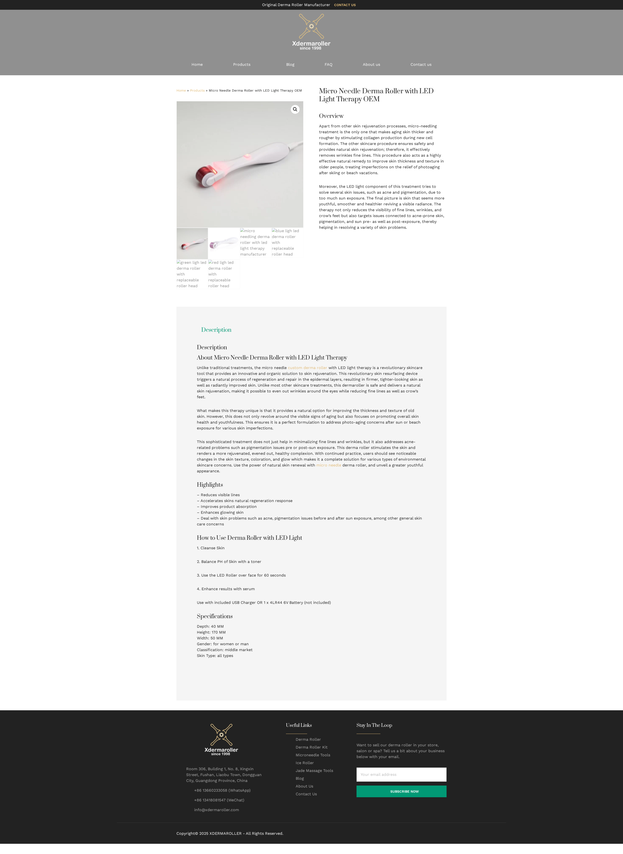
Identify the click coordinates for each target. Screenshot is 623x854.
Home (197, 64)
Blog (290, 64)
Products (241, 64)
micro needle (328, 465)
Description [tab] (216, 330)
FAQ (328, 64)
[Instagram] (433, 833)
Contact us (421, 64)
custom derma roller (307, 367)
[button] (295, 109)
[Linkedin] (445, 833)
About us (371, 64)
